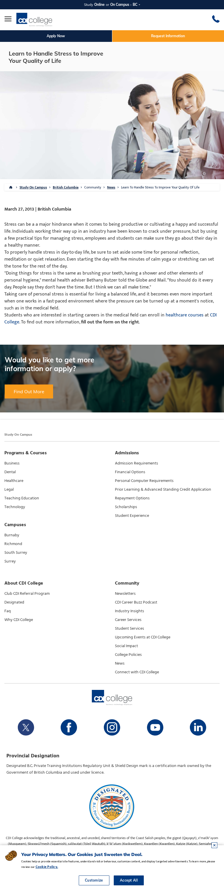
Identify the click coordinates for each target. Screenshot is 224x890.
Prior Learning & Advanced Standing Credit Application (163, 489)
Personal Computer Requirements (144, 480)
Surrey (10, 561)
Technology (14, 507)
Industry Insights (129, 611)
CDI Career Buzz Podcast (136, 602)
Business (12, 463)
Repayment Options (132, 498)
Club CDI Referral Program (27, 593)
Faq (7, 611)
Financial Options (130, 472)
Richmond (13, 544)
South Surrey (15, 552)
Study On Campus (33, 187)
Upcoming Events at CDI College (142, 637)
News (111, 187)
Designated (14, 602)
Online (99, 4)
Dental (10, 472)
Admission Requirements (136, 463)
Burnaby (11, 535)
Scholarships (126, 507)
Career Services (128, 619)
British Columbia (65, 187)
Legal (9, 489)
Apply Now (56, 36)
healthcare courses (185, 315)
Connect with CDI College (137, 672)
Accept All (129, 880)
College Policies (128, 654)
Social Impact (126, 646)
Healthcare (13, 480)
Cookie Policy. (47, 867)
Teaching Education (21, 498)
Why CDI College (18, 619)
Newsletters (125, 593)
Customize (94, 880)
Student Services (129, 628)
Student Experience (132, 515)
